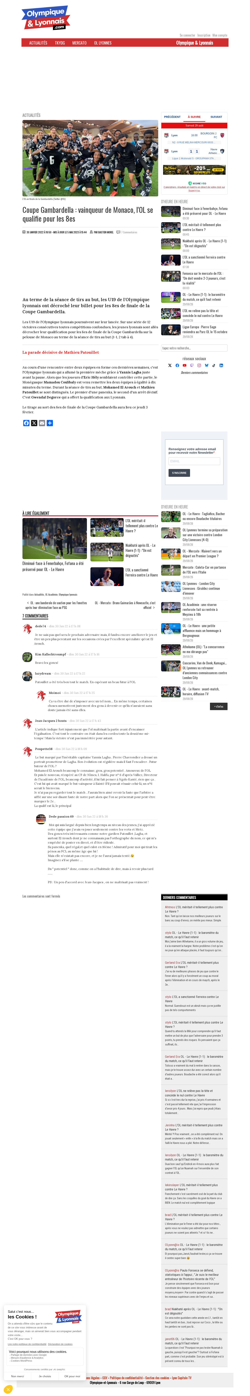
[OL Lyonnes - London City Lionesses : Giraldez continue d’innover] (171, 587)
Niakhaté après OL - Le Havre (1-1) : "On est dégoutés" (140, 550)
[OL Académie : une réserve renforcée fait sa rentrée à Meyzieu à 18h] (171, 608)
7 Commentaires (129, 232)
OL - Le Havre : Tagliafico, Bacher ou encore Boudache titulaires (204, 516)
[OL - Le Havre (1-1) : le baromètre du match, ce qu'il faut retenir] (171, 298)
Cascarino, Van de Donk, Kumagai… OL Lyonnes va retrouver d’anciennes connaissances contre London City (205, 670)
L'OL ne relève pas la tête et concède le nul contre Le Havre (203, 313)
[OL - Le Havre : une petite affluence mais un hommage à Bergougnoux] (171, 629)
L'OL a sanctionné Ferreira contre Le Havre (142, 572)
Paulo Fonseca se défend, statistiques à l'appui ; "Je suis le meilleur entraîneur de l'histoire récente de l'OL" (192, 1274)
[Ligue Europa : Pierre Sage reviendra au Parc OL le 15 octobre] (171, 330)
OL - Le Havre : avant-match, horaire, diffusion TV (201, 691)
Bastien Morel (105, 232)
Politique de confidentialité (126, 1377)
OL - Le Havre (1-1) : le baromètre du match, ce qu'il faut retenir (204, 297)
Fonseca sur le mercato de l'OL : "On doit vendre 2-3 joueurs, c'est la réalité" (204, 278)
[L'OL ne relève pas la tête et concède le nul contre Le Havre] (171, 314)
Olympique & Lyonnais (194, 42)
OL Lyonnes (103, 43)
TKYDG (60, 43)
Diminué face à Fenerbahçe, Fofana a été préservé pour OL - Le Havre (53, 566)
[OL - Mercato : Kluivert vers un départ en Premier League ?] (171, 554)
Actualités (38, 43)
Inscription (203, 35)
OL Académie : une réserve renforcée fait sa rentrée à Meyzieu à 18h (200, 609)
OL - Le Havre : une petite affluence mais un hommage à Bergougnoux (202, 630)
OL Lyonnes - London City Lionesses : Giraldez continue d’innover (201, 588)
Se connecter (187, 35)
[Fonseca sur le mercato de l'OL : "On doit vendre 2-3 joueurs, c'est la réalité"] (171, 277)
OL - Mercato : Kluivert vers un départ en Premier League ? (202, 553)
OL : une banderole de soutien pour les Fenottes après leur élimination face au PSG (56, 605)
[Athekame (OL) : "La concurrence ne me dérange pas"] (171, 650)
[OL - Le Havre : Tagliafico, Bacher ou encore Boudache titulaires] (171, 517)
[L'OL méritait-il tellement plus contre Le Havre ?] (107, 535)
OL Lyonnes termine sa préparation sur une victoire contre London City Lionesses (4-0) (205, 534)
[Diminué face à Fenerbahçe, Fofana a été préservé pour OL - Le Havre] (54, 557)
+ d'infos (218, 706)
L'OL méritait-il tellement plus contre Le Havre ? (142, 525)
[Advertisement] (125, 82)
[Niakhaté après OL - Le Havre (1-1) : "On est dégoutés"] (107, 560)
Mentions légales (89, 1377)
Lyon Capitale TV (181, 1377)
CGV (104, 1377)
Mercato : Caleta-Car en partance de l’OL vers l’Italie (204, 570)
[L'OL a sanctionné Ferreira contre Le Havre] (107, 584)
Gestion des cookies (157, 1377)
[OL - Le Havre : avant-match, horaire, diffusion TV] (171, 692)
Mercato (79, 43)
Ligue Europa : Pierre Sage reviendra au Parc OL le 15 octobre (205, 329)
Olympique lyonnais (68, 594)
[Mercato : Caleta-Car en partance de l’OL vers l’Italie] (171, 571)
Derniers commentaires (194, 372)
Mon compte (219, 35)
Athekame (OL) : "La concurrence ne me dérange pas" (203, 649)
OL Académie (51, 594)
